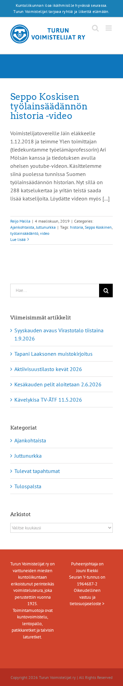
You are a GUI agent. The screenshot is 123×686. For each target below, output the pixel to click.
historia (76, 227)
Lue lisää (18, 239)
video (44, 233)
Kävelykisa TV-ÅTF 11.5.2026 (48, 399)
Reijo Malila (20, 221)
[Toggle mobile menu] (109, 28)
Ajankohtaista (22, 227)
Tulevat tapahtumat (37, 471)
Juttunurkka (46, 227)
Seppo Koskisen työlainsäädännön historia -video (48, 106)
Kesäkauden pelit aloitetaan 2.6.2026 (57, 384)
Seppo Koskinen (98, 227)
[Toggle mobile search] (95, 28)
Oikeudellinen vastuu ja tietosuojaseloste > (87, 596)
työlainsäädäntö (24, 233)
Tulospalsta (27, 486)
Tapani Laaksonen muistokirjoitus (53, 353)
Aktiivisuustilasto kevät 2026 (48, 369)
